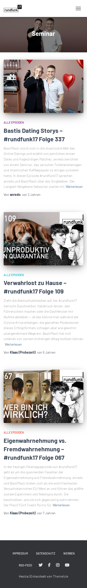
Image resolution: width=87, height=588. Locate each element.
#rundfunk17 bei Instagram (58, 565)
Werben (69, 553)
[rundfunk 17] (14, 8)
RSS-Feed (25, 565)
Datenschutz (45, 553)
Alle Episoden (14, 122)
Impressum (20, 553)
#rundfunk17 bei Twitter (40, 565)
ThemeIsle (60, 576)
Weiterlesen (74, 186)
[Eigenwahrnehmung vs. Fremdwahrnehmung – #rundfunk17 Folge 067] (43, 396)
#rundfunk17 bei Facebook (49, 565)
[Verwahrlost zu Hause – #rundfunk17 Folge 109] (43, 238)
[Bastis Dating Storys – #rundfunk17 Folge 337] (43, 86)
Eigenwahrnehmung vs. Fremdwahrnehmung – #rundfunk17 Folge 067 (35, 449)
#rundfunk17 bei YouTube (67, 565)
